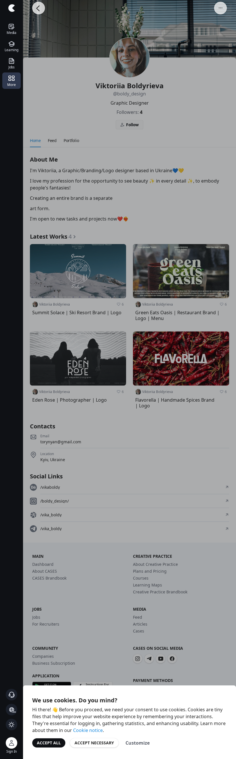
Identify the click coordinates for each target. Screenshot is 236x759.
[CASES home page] (11, 8)
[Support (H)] (11, 694)
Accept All (49, 742)
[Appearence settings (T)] (11, 724)
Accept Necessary (94, 742)
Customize (137, 743)
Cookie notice (88, 730)
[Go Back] (38, 8)
